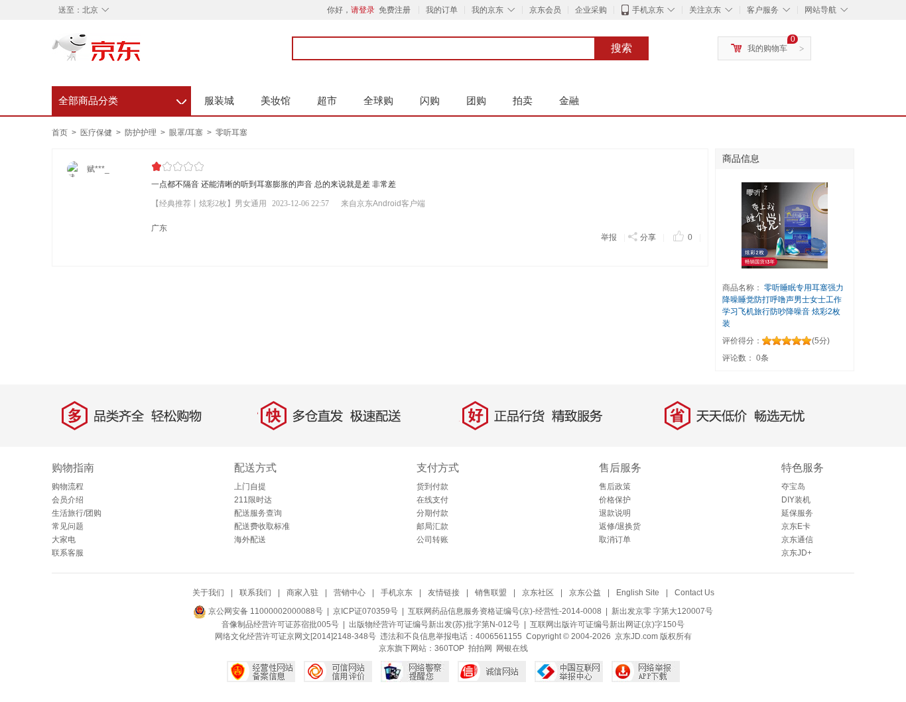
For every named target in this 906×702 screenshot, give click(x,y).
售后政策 (615, 486)
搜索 (621, 48)
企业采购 (591, 10)
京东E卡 (795, 526)
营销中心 (349, 592)
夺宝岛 (793, 486)
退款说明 (615, 513)
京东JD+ (796, 552)
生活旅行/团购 (76, 513)
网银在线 (512, 648)
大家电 (64, 539)
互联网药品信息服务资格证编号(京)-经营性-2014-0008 (505, 611)
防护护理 (142, 132)
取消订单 (615, 539)
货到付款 (432, 486)
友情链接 (444, 592)
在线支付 (432, 499)
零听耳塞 (231, 132)
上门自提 (250, 486)
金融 (569, 100)
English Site (637, 592)
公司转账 (432, 539)
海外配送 (250, 539)
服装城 (219, 100)
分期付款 (432, 513)
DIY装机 (795, 499)
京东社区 (538, 592)
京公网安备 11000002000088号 (264, 611)
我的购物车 (767, 48)
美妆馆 (276, 100)
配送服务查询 (258, 513)
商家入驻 (302, 592)
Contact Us (694, 592)
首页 (60, 132)
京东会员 (545, 10)
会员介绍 (68, 499)
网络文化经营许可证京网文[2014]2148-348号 (295, 636)
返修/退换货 (620, 526)
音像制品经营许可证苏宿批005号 (280, 624)
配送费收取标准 (262, 526)
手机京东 (648, 10)
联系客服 (68, 552)
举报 (609, 237)
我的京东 (487, 10)
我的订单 (442, 10)
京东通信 (797, 539)
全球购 (378, 100)
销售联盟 (491, 592)
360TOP (449, 648)
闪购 (430, 100)
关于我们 (208, 592)
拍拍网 (480, 648)
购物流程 (68, 486)
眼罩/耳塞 (187, 132)
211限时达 (253, 499)
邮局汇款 (432, 526)
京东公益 (585, 592)
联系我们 (255, 592)
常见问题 (68, 526)
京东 (141, 53)
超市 (327, 100)
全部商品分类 (122, 98)
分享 (648, 237)
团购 (476, 100)
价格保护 (615, 499)
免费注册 (395, 10)
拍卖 (523, 100)
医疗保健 (97, 132)
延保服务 (797, 513)
